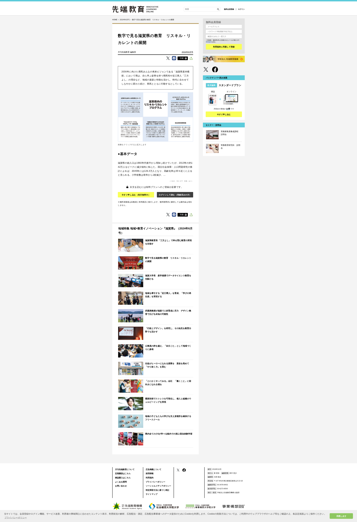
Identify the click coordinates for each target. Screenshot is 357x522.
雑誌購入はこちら (123, 478)
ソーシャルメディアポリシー (158, 486)
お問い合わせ (121, 486)
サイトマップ (151, 494)
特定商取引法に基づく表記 (157, 490)
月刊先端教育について (125, 469)
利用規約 (208, 42)
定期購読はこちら (123, 473)
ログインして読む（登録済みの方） (175, 195)
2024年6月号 (187, 52)
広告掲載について (153, 469)
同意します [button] (341, 516)
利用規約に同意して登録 (224, 47)
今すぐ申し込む (224, 114)
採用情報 (150, 473)
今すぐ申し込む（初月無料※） (136, 195)
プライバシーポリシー (155, 482)
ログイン (241, 9)
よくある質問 (121, 482)
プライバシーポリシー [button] (15, 517)
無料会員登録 (229, 9)
